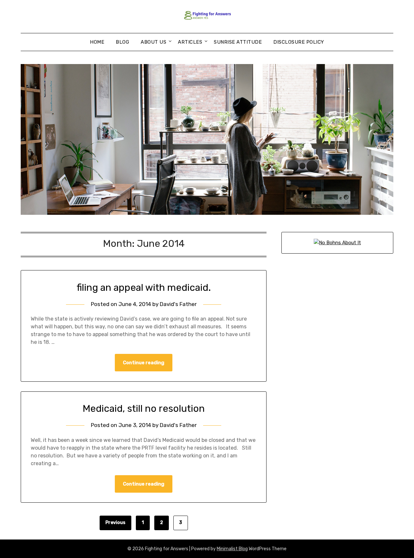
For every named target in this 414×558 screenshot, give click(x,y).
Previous (115, 522)
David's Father (178, 304)
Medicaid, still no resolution (143, 408)
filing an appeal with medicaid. (144, 287)
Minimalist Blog (232, 549)
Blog (122, 42)
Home (97, 42)
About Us (153, 42)
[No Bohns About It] (337, 243)
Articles (190, 42)
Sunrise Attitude (238, 42)
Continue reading (143, 363)
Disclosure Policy (298, 42)
